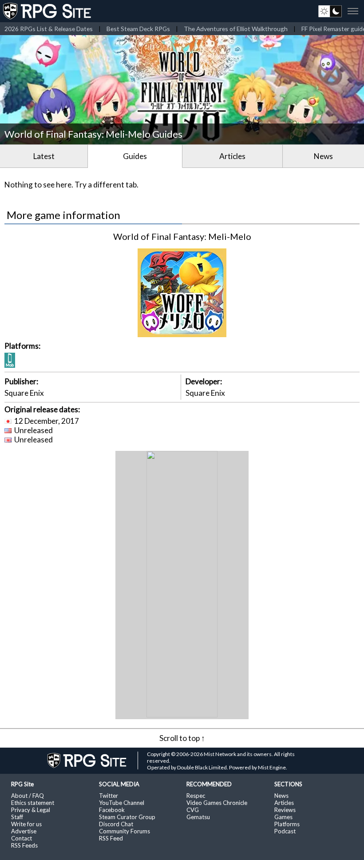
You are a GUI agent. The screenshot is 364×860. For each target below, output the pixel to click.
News (323, 156)
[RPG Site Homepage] (48, 11)
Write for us (26, 824)
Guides (135, 156)
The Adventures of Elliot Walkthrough (236, 28)
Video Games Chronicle (216, 802)
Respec (195, 795)
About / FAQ (27, 795)
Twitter (108, 795)
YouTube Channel (121, 802)
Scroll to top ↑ (182, 738)
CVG (192, 809)
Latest (44, 156)
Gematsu (198, 816)
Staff (17, 816)
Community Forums (124, 831)
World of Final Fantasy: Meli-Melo (182, 236)
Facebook (112, 809)
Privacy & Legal (30, 809)
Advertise (23, 831)
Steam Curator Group (127, 816)
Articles (232, 156)
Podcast (285, 831)
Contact (21, 838)
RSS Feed (111, 838)
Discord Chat (116, 824)
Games (283, 816)
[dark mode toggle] (330, 11)
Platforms (287, 824)
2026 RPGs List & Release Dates (48, 28)
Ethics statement (32, 802)
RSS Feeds (24, 845)
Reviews (285, 809)
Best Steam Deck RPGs (138, 28)
